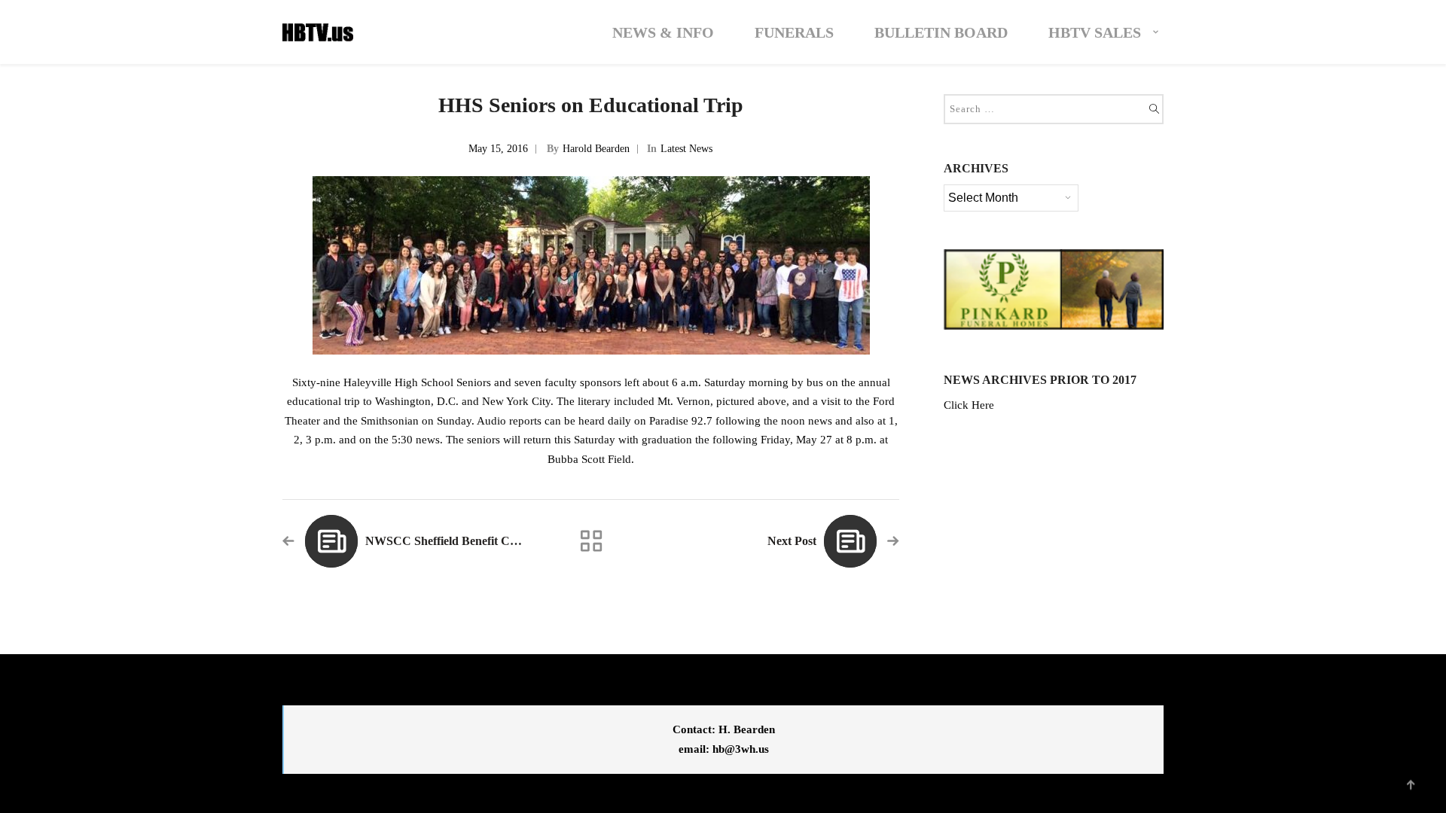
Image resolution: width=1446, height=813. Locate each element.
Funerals (794, 32)
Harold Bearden (596, 148)
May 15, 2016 (498, 148)
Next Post (791, 540)
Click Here (969, 405)
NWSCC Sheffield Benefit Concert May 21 (474, 540)
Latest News (686, 148)
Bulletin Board (941, 32)
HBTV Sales (1094, 32)
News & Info (663, 32)
